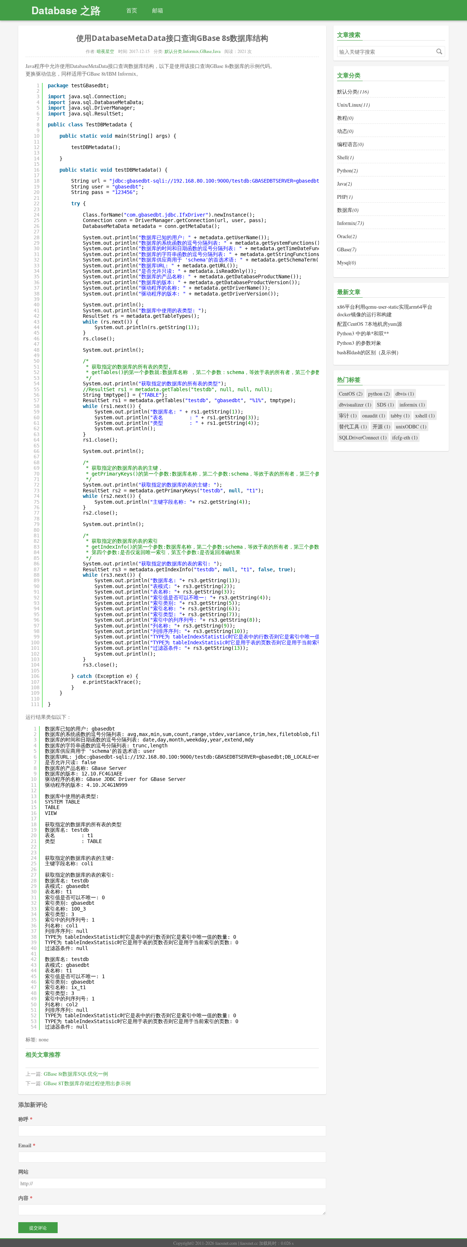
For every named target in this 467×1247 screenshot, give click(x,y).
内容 (23, 1198)
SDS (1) (385, 404)
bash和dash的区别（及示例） (369, 352)
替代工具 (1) (353, 426)
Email (24, 1145)
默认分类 (173, 51)
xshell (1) (425, 415)
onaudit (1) (373, 415)
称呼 (23, 1119)
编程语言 (350, 144)
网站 (23, 1171)
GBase (206, 51)
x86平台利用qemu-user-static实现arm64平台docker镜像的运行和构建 (384, 310)
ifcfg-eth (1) (405, 437)
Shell (345, 157)
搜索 (439, 51)
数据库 (348, 209)
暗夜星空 (105, 51)
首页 (131, 10)
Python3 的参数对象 (359, 342)
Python (347, 170)
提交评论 (38, 1228)
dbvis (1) (404, 393)
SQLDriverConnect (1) (363, 437)
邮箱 (157, 10)
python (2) (379, 393)
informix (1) (412, 404)
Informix (191, 51)
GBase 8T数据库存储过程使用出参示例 (87, 1083)
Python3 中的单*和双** (363, 333)
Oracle (347, 236)
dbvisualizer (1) (355, 404)
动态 (345, 130)
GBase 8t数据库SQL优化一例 (76, 1073)
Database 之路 (66, 10)
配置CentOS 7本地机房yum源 (369, 323)
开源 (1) (381, 426)
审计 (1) (348, 415)
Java (216, 51)
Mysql (346, 262)
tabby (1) (400, 415)
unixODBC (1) (411, 426)
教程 (345, 117)
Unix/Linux (353, 104)
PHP (345, 196)
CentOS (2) (351, 393)
